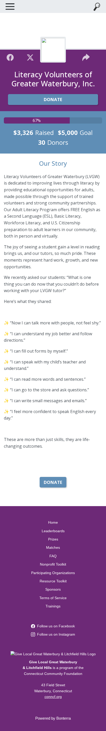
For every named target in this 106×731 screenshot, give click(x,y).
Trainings (53, 606)
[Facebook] (10, 57)
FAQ (53, 556)
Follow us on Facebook (56, 626)
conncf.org (53, 697)
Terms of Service (53, 598)
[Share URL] (86, 57)
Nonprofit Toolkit (53, 564)
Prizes (53, 539)
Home (53, 522)
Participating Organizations (53, 573)
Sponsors (53, 589)
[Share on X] (30, 57)
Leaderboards (53, 531)
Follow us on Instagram (56, 634)
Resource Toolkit (53, 581)
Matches (53, 547)
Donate (53, 99)
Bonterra (63, 718)
